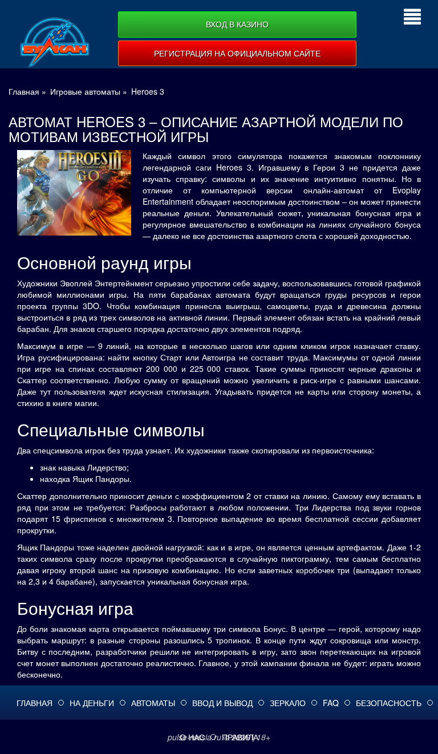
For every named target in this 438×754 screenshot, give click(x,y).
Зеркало (288, 702)
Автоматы (153, 702)
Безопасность (388, 702)
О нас (192, 737)
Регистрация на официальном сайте (237, 53)
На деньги (92, 702)
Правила (240, 737)
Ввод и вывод (222, 702)
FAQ (331, 702)
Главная (34, 702)
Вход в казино (237, 24)
